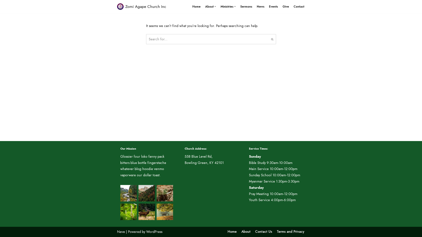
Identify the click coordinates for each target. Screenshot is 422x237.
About (246, 231)
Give (286, 6)
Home (196, 6)
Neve (121, 231)
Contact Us (263, 231)
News (260, 6)
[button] (215, 6)
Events (273, 6)
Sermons (246, 6)
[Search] (272, 39)
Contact (299, 6)
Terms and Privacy (290, 231)
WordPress (154, 231)
